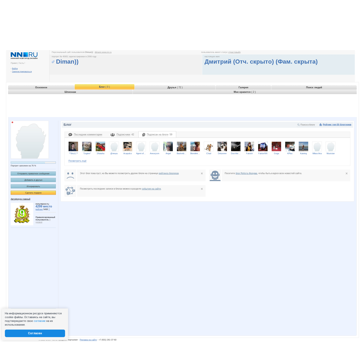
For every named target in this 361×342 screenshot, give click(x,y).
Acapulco (127, 153)
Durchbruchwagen (236, 153)
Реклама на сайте (88, 340)
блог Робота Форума (246, 173)
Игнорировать (33, 186)
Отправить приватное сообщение (33, 173)
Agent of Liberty (141, 153)
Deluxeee (222, 153)
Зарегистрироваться (22, 71)
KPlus (290, 153)
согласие (40, 321)
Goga (276, 153)
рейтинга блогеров (169, 173)
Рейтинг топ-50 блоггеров (337, 124)
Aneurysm (154, 153)
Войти (15, 68)
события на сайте (151, 188)
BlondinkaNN (195, 153)
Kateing (303, 153)
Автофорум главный (20, 199)
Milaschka (317, 153)
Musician (331, 153)
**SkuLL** (73, 153)
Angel (168, 153)
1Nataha (100, 153)
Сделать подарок (33, 193)
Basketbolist (182, 153)
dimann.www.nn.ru (103, 52)
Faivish (249, 153)
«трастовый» (234, 52)
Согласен (35, 333)
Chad (208, 153)
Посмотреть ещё (77, 161)
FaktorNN (262, 153)
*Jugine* (87, 153)
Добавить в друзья (33, 180)
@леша (114, 153)
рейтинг (39, 209)
